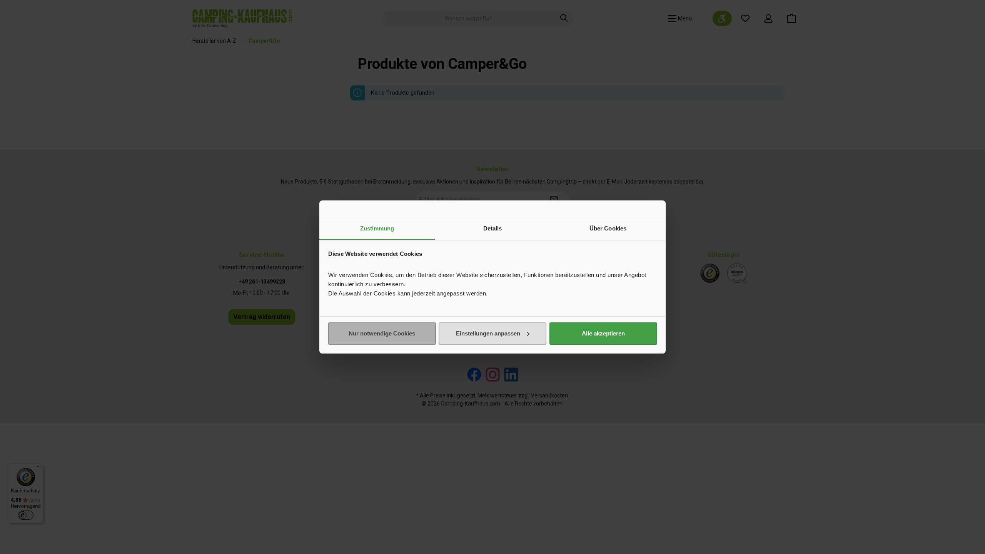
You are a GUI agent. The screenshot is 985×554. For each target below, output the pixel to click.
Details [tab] (492, 228)
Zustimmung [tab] (377, 228)
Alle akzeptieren (603, 333)
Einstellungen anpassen (488, 333)
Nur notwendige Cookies (382, 333)
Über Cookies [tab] (607, 228)
